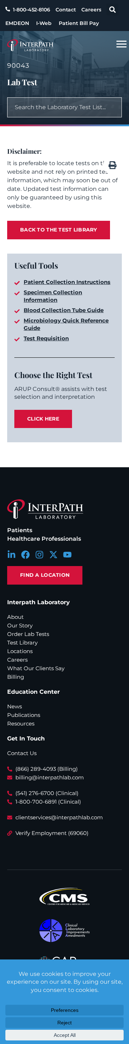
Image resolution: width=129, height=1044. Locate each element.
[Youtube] (67, 554)
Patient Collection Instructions (67, 282)
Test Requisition (46, 338)
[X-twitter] (53, 554)
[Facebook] (25, 554)
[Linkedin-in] (11, 554)
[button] (112, 9)
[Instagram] (39, 554)
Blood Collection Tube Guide (64, 310)
